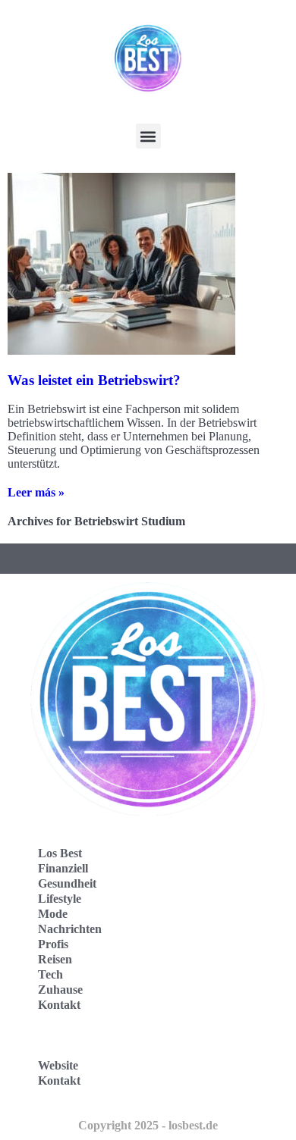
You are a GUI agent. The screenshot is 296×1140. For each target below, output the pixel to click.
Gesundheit (67, 883)
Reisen (55, 959)
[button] (148, 136)
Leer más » (36, 492)
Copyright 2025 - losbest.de (148, 1125)
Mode (53, 913)
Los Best (60, 853)
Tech (50, 974)
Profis (53, 944)
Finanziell (63, 868)
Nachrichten (70, 928)
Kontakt (59, 1004)
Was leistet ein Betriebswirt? (94, 380)
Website (58, 1065)
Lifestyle (59, 898)
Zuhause (60, 989)
